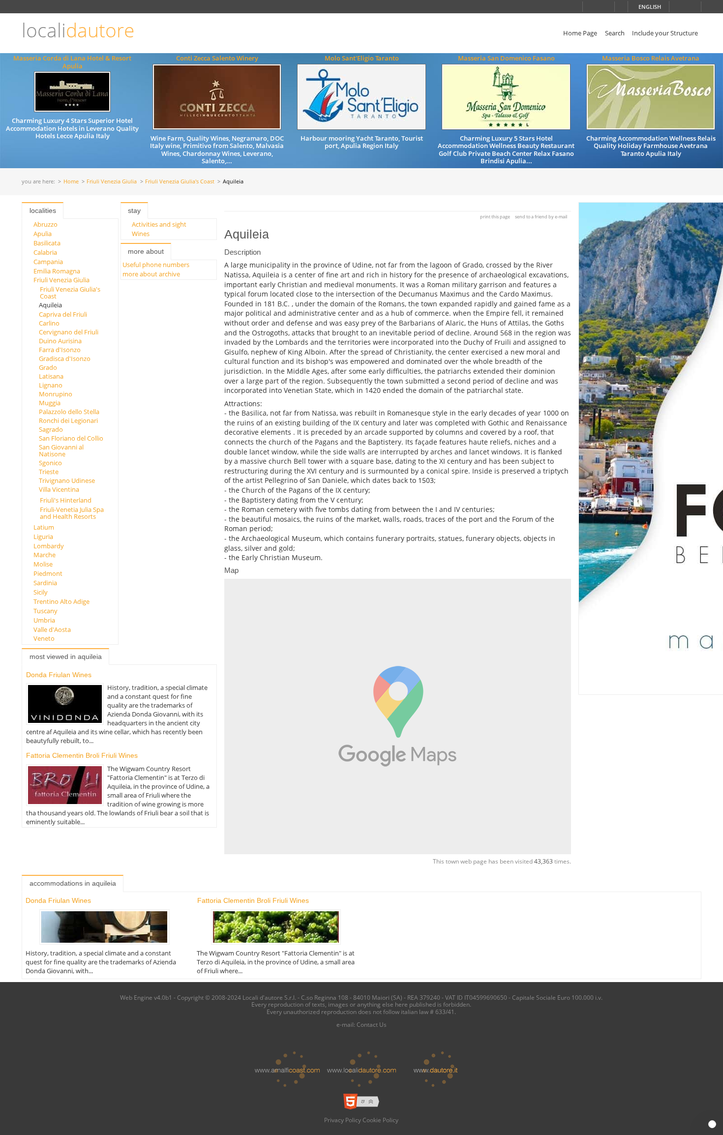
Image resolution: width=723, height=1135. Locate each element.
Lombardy (48, 545)
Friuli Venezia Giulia (112, 181)
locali (78, 30)
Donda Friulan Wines (58, 675)
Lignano (50, 385)
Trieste (49, 471)
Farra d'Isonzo (60, 349)
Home (71, 181)
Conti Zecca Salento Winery (217, 58)
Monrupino (55, 393)
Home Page (580, 33)
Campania (48, 261)
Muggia (49, 402)
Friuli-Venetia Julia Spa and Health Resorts (72, 513)
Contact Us (372, 1024)
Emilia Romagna (56, 271)
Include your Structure (665, 33)
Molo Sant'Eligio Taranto (362, 58)
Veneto (44, 638)
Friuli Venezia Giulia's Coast (179, 181)
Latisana (51, 376)
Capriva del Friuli (63, 314)
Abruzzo (45, 224)
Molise (43, 564)
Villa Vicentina (59, 489)
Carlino (49, 323)
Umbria (44, 620)
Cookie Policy (380, 1120)
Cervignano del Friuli (68, 332)
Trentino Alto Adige (61, 601)
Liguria (43, 536)
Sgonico (50, 462)
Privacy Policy (342, 1120)
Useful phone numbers (155, 264)
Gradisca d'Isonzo (64, 358)
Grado (48, 367)
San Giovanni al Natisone (61, 450)
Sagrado (51, 429)
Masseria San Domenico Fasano (506, 58)
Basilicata (46, 242)
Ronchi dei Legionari (68, 420)
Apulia (42, 233)
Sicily (40, 592)
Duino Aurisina (60, 340)
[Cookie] (712, 1124)
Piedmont (47, 573)
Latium (43, 527)
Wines (141, 233)
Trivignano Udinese (67, 480)
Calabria (45, 252)
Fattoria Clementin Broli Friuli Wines (82, 755)
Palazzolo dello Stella (69, 411)
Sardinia (45, 582)
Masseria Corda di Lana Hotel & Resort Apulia (72, 62)
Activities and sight (159, 224)
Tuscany (45, 610)
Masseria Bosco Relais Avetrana (650, 58)
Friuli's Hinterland (65, 500)
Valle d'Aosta (52, 629)
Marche (44, 554)
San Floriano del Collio (71, 438)
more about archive (151, 273)
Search (615, 33)
